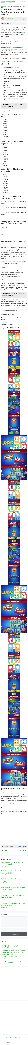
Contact (12, 1037)
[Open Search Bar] (19, 2)
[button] (14, 340)
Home (2, 6)
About (7, 1037)
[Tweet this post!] (21, 847)
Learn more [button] (5, 807)
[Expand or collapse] (25, 23)
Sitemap (18, 1040)
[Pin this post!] (26, 847)
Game (5, 6)
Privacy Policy (18, 1037)
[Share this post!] (19, 847)
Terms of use (11, 1040)
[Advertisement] (14, 830)
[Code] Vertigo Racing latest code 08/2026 (13, 950)
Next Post (23, 850)
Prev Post (5, 850)
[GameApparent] (8, 2)
